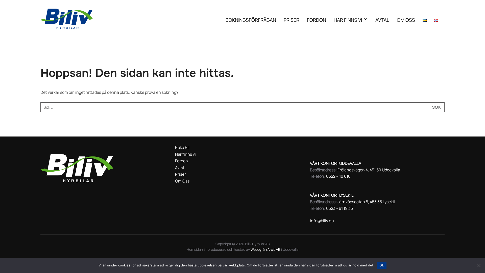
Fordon (316, 20)
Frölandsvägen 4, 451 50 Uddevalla (368, 170)
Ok (381, 265)
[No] (478, 265)
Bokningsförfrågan (251, 20)
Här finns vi (348, 20)
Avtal (382, 20)
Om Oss (406, 20)
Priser (291, 20)
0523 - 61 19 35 (339, 208)
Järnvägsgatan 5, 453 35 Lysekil (366, 201)
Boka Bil (182, 147)
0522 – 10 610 (338, 176)
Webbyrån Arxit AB (266, 249)
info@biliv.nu (322, 220)
